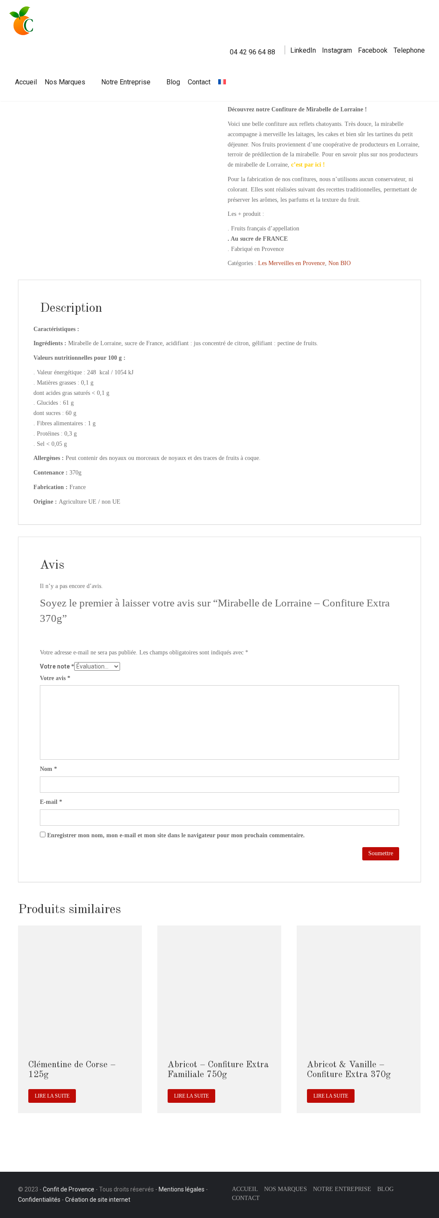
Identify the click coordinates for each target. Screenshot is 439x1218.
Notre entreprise (342, 1189)
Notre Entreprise (125, 82)
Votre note (57, 666)
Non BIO (339, 263)
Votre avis (55, 678)
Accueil (26, 82)
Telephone (409, 50)
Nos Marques (65, 82)
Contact (199, 82)
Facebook (373, 50)
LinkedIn (303, 50)
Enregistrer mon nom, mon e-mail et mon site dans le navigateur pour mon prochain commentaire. (176, 835)
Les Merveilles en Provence (291, 263)
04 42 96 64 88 (252, 52)
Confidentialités (39, 1199)
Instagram (337, 50)
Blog (173, 82)
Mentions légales (181, 1189)
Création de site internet (97, 1199)
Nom (48, 769)
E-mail (51, 802)
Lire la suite (52, 1096)
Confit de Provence (68, 1189)
